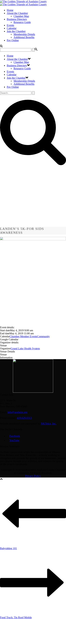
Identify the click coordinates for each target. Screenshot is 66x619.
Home (10, 10)
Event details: (7, 327)
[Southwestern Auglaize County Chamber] (23, 3)
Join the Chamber (16, 31)
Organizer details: (9, 342)
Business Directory (17, 19)
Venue (3, 345)
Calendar (11, 28)
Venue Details (7, 351)
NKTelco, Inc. (48, 423)
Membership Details (24, 34)
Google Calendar (9, 339)
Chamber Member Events (23, 336)
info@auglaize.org (17, 412)
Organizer (5, 348)
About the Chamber (17, 13)
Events (10, 25)
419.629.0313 (24, 417)
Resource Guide (22, 22)
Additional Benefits (24, 37)
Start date (5, 330)
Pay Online (13, 40)
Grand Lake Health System (25, 348)
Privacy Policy (33, 475)
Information (6, 357)
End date (4, 333)
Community (43, 336)
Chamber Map (21, 16)
